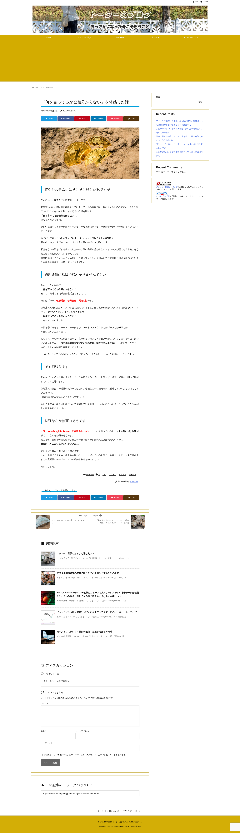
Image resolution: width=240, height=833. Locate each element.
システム (112, 474)
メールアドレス (83, 731)
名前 (43, 731)
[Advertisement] (120, 60)
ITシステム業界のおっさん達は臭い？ (75, 553)
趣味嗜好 (49, 87)
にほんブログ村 (163, 196)
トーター (134, 481)
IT (99, 474)
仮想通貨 (122, 474)
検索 (158, 97)
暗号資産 (132, 474)
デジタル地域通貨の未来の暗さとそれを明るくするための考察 (88, 573)
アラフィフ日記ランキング (167, 187)
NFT (104, 474)
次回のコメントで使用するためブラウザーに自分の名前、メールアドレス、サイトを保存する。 (85, 755)
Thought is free (135, 826)
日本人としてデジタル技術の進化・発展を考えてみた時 (84, 631)
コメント (45, 703)
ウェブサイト (46, 743)
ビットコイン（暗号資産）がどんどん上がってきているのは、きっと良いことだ (97, 612)
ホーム (37, 87)
